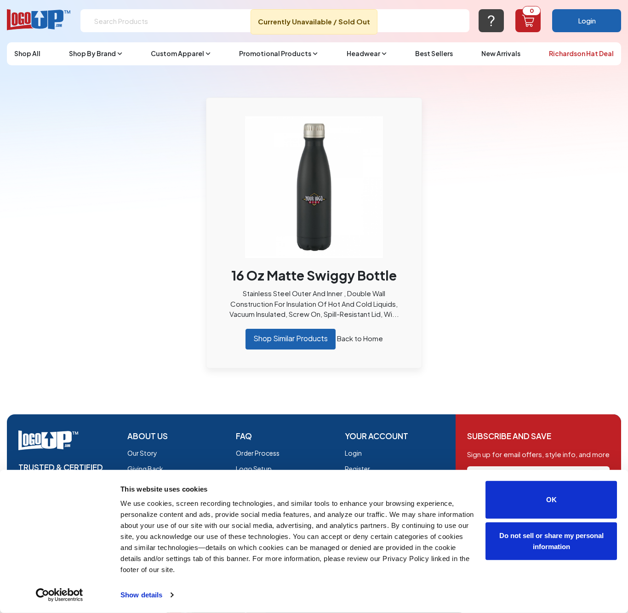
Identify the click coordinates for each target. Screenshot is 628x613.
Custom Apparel (177, 53)
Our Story (142, 453)
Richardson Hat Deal (581, 53)
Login (587, 20)
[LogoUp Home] (39, 20)
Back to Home (360, 338)
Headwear (363, 53)
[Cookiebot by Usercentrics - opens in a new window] (59, 595)
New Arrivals (500, 53)
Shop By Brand (92, 53)
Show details (141, 595)
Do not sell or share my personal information (551, 540)
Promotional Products (275, 53)
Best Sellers (434, 53)
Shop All (27, 53)
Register (357, 468)
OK (551, 500)
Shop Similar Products (290, 338)
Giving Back (145, 468)
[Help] (491, 20)
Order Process (258, 453)
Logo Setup (254, 468)
